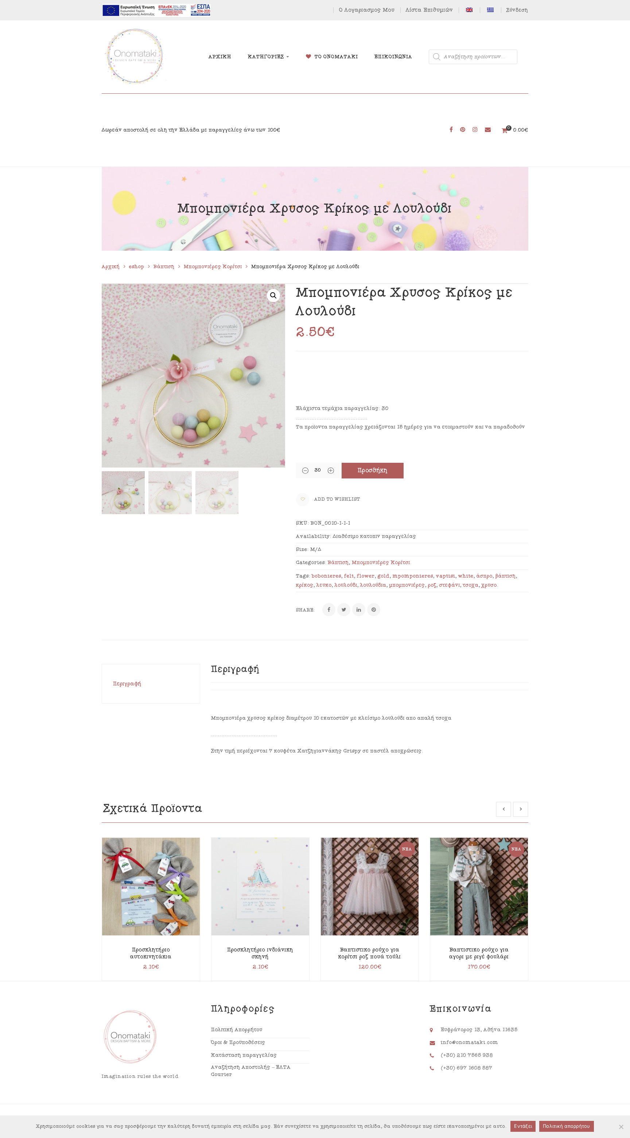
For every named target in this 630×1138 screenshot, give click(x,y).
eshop (136, 267)
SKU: (302, 523)
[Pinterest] (373, 609)
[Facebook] (328, 609)
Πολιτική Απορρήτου (236, 1030)
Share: (305, 610)
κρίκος (305, 585)
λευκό (324, 585)
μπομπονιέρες (407, 585)
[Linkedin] (358, 609)
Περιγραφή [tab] (127, 684)
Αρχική (111, 267)
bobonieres (326, 576)
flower (366, 576)
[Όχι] (621, 1126)
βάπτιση (505, 576)
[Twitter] (343, 609)
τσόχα (471, 585)
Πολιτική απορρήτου (566, 1126)
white (466, 576)
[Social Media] (451, 129)
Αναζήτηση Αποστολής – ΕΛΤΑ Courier (251, 1071)
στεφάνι (449, 585)
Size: (302, 549)
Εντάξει (523, 1126)
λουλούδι (346, 585)
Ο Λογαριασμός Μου (367, 10)
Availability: (313, 536)
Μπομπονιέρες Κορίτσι (213, 267)
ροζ (432, 585)
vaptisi (445, 576)
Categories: (311, 563)
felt (349, 576)
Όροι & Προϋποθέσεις (238, 1042)
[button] (273, 295)
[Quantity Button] (305, 470)
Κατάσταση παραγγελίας (244, 1055)
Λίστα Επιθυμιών (429, 10)
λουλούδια (373, 585)
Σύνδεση (517, 10)
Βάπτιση (164, 267)
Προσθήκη (373, 470)
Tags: (303, 576)
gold (384, 576)
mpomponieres (413, 576)
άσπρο (485, 576)
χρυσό (489, 585)
